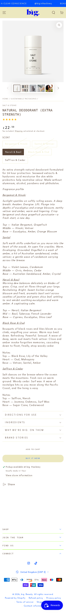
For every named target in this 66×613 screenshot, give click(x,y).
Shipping (19, 131)
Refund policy (36, 598)
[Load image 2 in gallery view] (24, 88)
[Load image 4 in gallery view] (41, 88)
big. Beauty (27, 594)
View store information (19, 475)
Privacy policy (53, 598)
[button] (53, 12)
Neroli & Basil (13, 153)
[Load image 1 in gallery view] (16, 88)
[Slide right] (58, 88)
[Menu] (4, 12)
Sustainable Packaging (24, 99)
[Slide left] (7, 88)
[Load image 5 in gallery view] (49, 88)
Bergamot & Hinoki (16, 144)
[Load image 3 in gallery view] (33, 88)
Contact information (35, 606)
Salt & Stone (9, 105)
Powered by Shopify (15, 598)
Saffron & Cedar (15, 161)
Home (5, 99)
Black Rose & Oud (38, 153)
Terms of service (24, 602)
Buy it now (33, 458)
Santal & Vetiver (44, 144)
